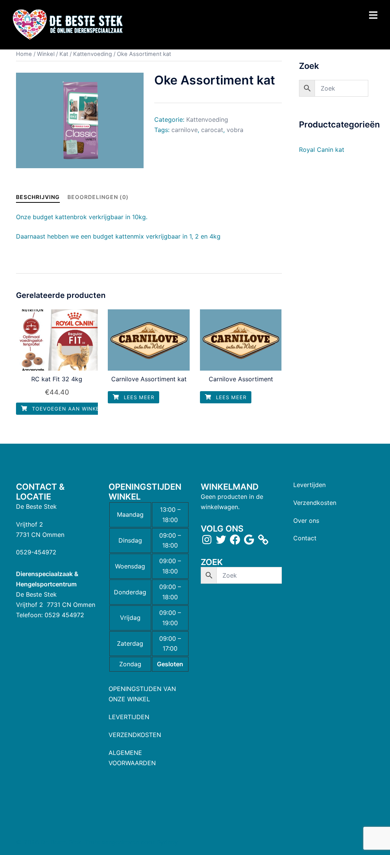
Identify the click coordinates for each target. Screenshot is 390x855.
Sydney (167, 842)
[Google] (249, 539)
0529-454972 (36, 552)
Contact (304, 538)
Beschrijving (38, 197)
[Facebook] (235, 539)
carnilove (184, 130)
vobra (235, 130)
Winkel (45, 54)
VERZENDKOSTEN (135, 735)
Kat (63, 54)
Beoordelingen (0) (98, 197)
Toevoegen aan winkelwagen (76, 409)
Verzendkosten (314, 502)
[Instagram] (207, 539)
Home (24, 54)
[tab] (38, 197)
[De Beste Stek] (68, 24)
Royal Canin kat (321, 149)
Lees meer (138, 397)
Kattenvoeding (92, 54)
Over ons (306, 520)
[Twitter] (221, 539)
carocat (212, 130)
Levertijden (309, 485)
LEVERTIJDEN (129, 717)
